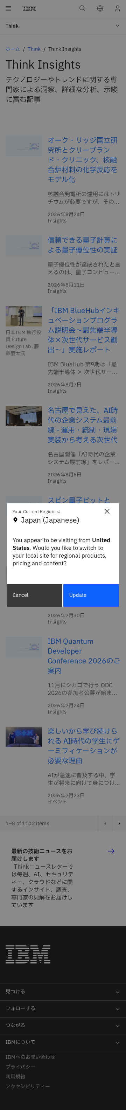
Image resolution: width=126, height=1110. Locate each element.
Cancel (20, 595)
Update (78, 595)
